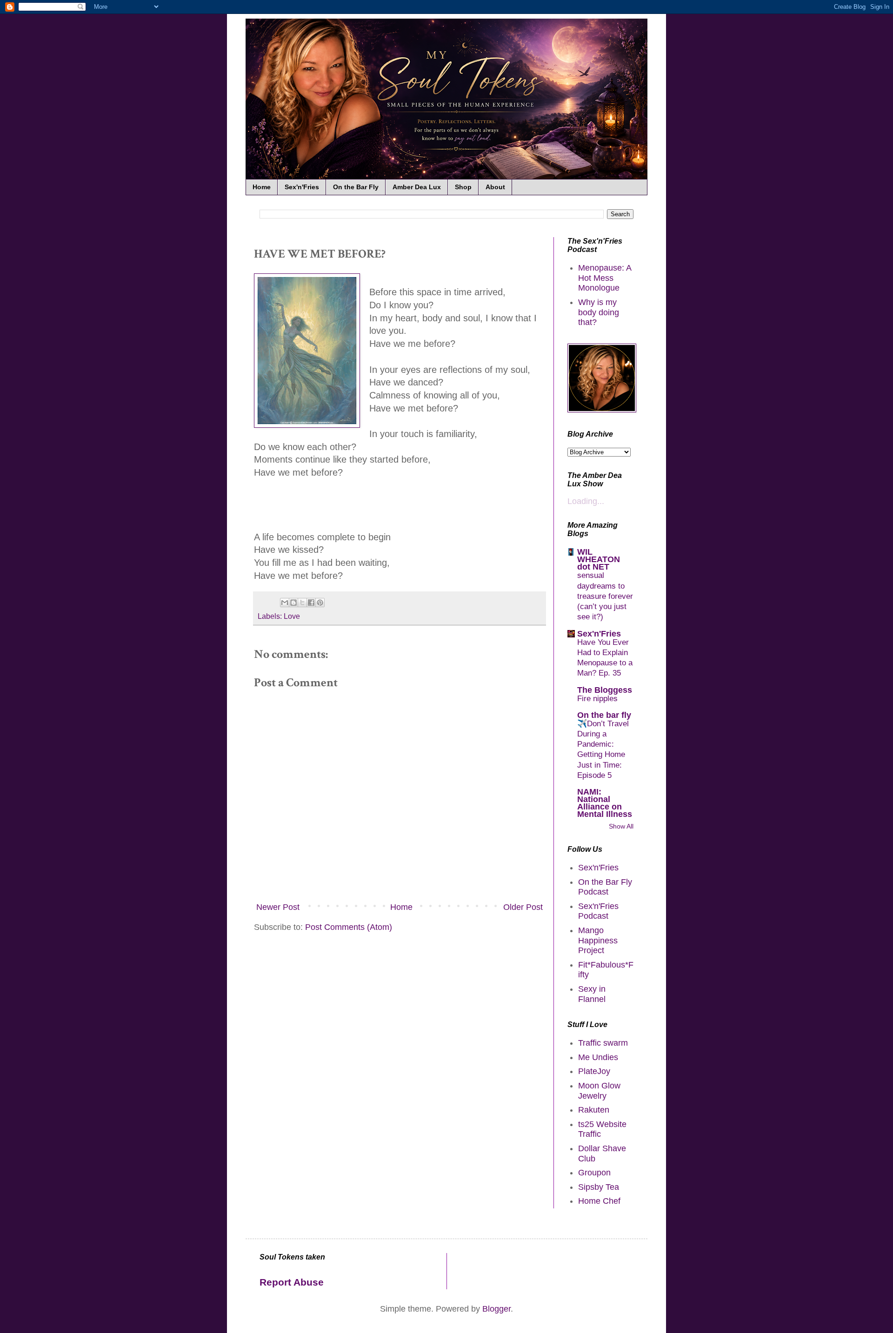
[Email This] (284, 602)
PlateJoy (594, 1071)
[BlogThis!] (293, 602)
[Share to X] (302, 602)
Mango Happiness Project (598, 940)
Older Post (523, 907)
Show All (621, 826)
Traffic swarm (603, 1043)
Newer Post (278, 907)
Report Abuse (292, 1282)
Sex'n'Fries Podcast (598, 911)
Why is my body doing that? (598, 312)
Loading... (585, 501)
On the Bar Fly (356, 187)
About (495, 187)
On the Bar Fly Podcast (605, 887)
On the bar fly (604, 715)
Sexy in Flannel (592, 994)
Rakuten (593, 1109)
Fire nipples (597, 698)
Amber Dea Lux (417, 187)
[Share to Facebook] (311, 602)
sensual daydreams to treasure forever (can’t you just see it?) (605, 596)
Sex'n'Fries (302, 187)
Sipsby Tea (598, 1187)
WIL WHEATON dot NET (598, 559)
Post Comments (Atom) (348, 927)
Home (262, 187)
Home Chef (599, 1201)
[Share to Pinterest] (320, 602)
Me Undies (598, 1057)
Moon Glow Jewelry (599, 1091)
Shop (463, 187)
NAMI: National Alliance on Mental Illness (604, 803)
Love (292, 616)
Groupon (594, 1172)
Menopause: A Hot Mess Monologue (604, 277)
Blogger (496, 1308)
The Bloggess (604, 690)
